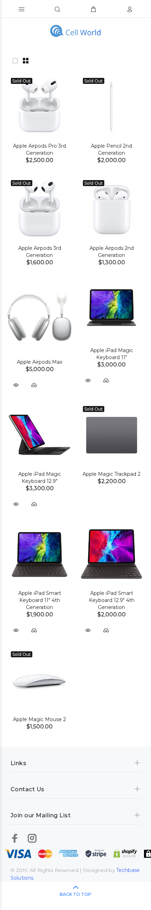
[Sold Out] (39, 106)
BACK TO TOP (75, 894)
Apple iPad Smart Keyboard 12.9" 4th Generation (111, 600)
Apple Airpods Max (39, 362)
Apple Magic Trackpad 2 (111, 474)
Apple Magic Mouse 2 (39, 719)
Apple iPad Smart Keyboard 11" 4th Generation (39, 600)
